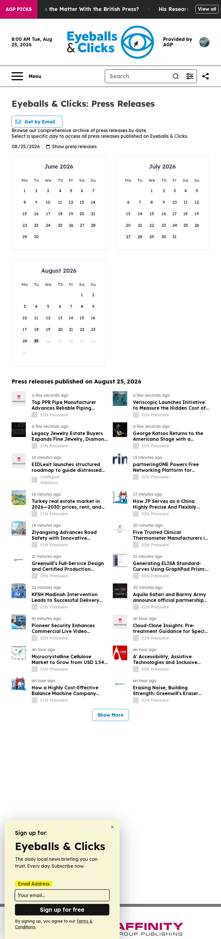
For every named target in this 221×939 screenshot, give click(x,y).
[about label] (34, 415)
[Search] (176, 76)
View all (207, 9)
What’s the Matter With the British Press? (84, 9)
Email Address (33, 884)
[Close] (112, 827)
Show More (110, 715)
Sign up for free (62, 909)
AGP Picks (19, 9)
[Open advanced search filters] (190, 76)
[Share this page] (205, 76)
